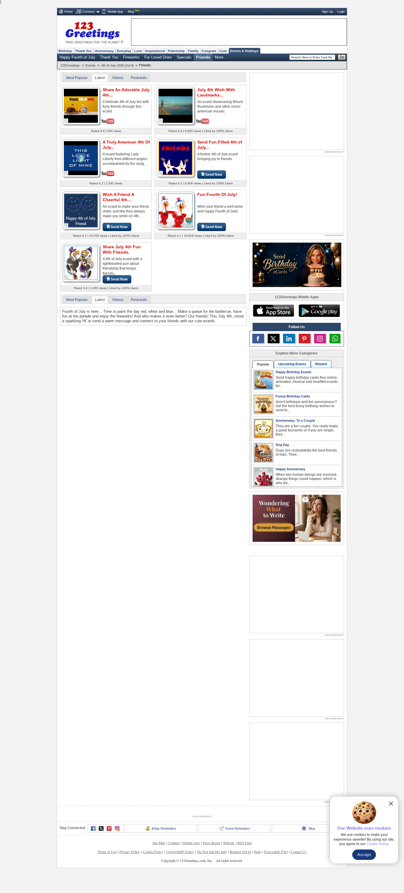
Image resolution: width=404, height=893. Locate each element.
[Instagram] (117, 828)
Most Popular (77, 78)
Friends (203, 57)
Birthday (65, 51)
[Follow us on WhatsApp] (334, 338)
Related (321, 364)
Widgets (229, 842)
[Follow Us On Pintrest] (305, 338)
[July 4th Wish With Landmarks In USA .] (176, 105)
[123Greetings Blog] (297, 517)
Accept (364, 854)
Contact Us (298, 851)
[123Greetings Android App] (319, 310)
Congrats (209, 51)
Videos (117, 78)
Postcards (139, 78)
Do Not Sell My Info (212, 851)
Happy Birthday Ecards (293, 372)
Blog (131, 11)
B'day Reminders (164, 828)
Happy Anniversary (290, 469)
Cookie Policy (153, 851)
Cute (223, 51)
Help (257, 851)
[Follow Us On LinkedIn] (289, 338)
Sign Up (327, 11)
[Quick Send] (66, 120)
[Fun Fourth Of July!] (176, 210)
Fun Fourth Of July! (217, 194)
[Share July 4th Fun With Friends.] (81, 262)
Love (138, 51)
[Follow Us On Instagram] (320, 338)
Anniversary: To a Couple (295, 420)
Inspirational (155, 51)
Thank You (83, 51)
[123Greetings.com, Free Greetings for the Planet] (94, 31)
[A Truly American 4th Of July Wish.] (81, 157)
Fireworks (131, 57)
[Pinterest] (109, 828)
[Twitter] (101, 828)
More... (221, 57)
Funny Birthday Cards (293, 396)
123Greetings (70, 65)
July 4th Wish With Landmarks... (216, 92)
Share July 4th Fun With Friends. (122, 249)
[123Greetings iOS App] (273, 310)
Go (342, 57)
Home (68, 11)
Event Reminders (237, 828)
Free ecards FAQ (276, 851)
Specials (184, 57)
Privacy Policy (129, 851)
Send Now (213, 175)
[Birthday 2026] (297, 264)
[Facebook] (93, 828)
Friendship (176, 51)
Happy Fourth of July (77, 57)
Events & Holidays (244, 51)
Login (341, 11)
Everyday (124, 51)
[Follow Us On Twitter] (273, 338)
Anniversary (104, 51)
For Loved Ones (158, 57)
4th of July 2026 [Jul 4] (117, 65)
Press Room (211, 842)
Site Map (158, 842)
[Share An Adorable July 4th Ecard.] (81, 105)
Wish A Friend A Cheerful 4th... (118, 197)
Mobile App (115, 11)
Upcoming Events (292, 364)
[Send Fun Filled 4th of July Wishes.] (176, 157)
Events (90, 65)
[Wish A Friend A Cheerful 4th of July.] (81, 210)
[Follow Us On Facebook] (258, 338)
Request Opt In (240, 851)
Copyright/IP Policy (180, 851)
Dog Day (282, 444)
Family (193, 51)
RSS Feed (244, 842)
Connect (89, 11)
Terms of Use (107, 851)
